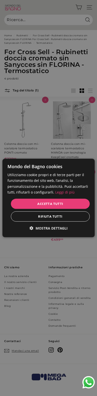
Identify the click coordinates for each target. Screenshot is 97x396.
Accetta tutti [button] (50, 203)
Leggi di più (65, 192)
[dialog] (48, 198)
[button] (49, 228)
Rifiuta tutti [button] (50, 216)
